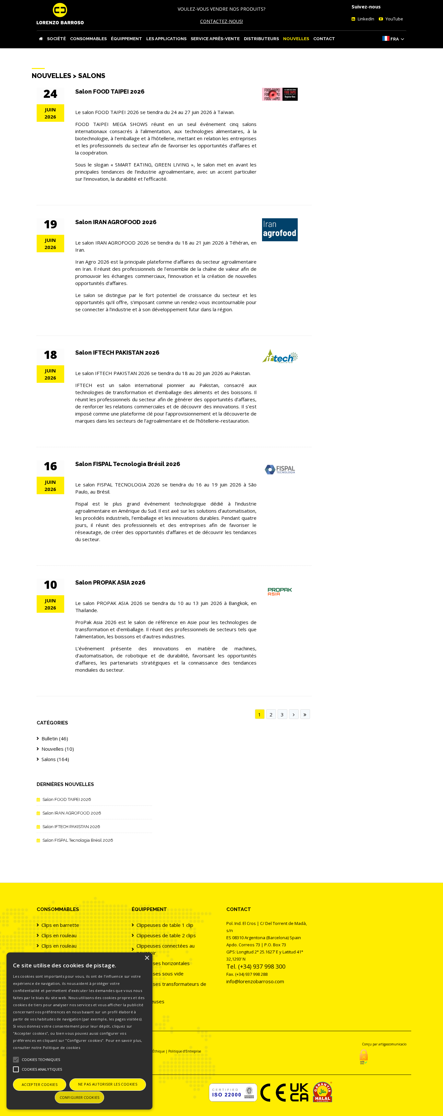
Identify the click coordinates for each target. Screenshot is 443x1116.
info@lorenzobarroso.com (255, 981)
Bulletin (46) (55, 738)
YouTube (394, 19)
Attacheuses (150, 1001)
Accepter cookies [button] (39, 1084)
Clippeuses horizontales (163, 963)
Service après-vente (215, 38)
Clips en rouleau (59, 935)
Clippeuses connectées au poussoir (166, 949)
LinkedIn (365, 19)
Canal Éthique (154, 1051)
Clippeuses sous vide (160, 973)
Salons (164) (55, 759)
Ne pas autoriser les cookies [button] (107, 1084)
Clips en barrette (60, 925)
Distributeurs (261, 38)
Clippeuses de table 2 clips (166, 935)
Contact (324, 38)
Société (56, 38)
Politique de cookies (61, 1047)
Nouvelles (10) (58, 749)
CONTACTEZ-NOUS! (221, 21)
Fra (394, 39)
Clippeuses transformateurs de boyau (171, 987)
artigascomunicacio (392, 1044)
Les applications (166, 38)
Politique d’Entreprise (184, 1051)
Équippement (126, 38)
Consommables (88, 38)
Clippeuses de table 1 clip (165, 925)
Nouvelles (296, 38)
